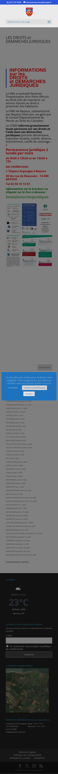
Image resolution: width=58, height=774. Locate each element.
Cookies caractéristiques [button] (34, 387)
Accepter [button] (29, 393)
